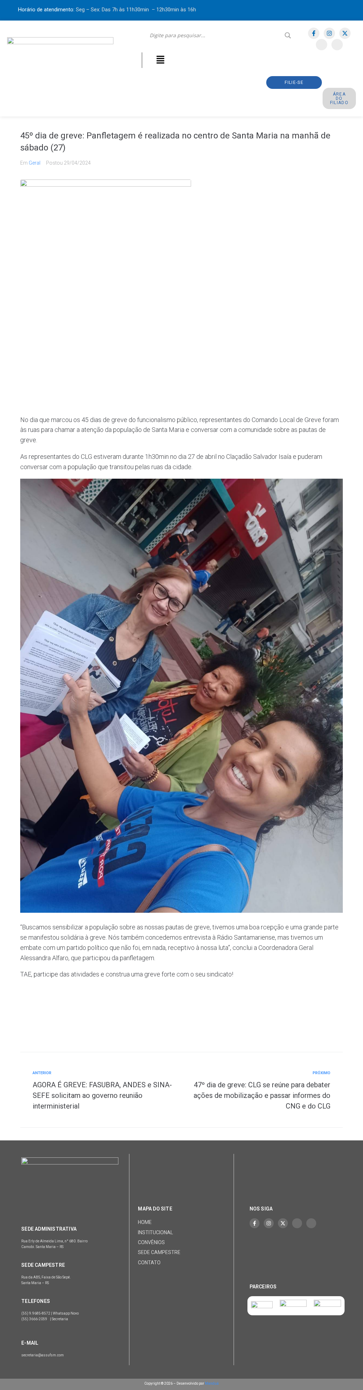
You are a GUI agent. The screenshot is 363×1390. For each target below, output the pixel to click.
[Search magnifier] (288, 35)
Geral (34, 163)
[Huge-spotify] (321, 44)
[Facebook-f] (313, 33)
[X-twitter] (345, 33)
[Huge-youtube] (337, 44)
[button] (160, 60)
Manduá (212, 1383)
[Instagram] (329, 33)
